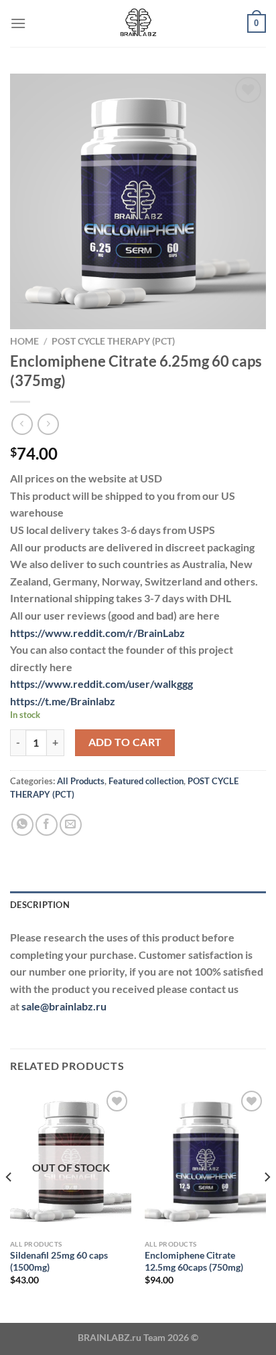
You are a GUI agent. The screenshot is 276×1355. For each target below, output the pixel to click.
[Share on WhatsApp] (22, 825)
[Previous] (9, 1204)
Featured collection (146, 781)
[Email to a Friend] (71, 825)
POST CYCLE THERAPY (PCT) (113, 341)
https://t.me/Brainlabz (62, 701)
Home (24, 341)
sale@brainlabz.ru (64, 1006)
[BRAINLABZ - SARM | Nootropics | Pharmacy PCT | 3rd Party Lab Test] (138, 23)
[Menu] (18, 23)
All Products (81, 781)
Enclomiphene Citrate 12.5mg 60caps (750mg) (194, 1261)
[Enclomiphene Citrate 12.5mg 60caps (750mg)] (205, 1160)
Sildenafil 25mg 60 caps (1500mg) (59, 1261)
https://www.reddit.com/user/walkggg (101, 683)
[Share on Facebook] (47, 825)
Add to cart (125, 742)
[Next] (266, 1204)
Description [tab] (40, 904)
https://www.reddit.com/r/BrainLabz (97, 632)
